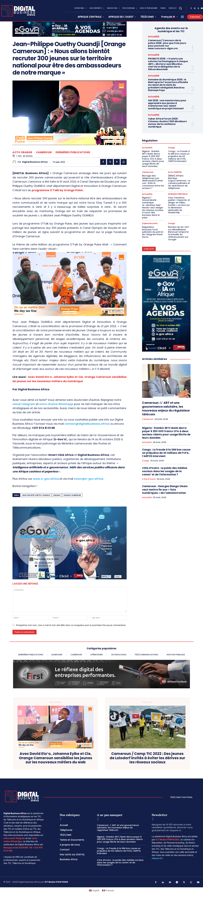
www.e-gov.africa (46, 479)
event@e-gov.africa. (89, 479)
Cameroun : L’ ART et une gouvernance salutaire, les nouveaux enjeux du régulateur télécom (166, 408)
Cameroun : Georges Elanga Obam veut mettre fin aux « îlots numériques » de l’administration (165, 489)
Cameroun (44, 152)
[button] (180, 8)
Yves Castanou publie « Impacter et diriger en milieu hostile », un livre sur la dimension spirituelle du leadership (179, 205)
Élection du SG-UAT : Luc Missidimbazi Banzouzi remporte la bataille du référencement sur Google (179, 233)
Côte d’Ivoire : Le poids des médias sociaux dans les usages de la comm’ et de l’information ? (164, 471)
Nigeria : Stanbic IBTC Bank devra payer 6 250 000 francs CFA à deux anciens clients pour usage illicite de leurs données (153, 159)
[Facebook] (191, 8)
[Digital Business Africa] (15, 162)
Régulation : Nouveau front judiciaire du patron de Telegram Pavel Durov (152, 232)
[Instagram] (194, 8)
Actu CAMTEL (175, 172)
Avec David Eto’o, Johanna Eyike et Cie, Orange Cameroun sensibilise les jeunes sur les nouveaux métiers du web (55, 758)
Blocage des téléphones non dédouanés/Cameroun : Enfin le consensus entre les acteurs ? (153, 182)
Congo (171, 148)
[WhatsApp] (124, 162)
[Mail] (170, 882)
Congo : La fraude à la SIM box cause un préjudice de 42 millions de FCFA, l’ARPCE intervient (179, 156)
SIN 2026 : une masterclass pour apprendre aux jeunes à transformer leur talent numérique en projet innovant (167, 104)
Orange (56, 495)
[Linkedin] (163, 882)
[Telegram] (177, 882)
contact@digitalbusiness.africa (87, 424)
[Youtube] (198, 882)
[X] (198, 8)
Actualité (153, 36)
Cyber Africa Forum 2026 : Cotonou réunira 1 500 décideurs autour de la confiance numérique (167, 122)
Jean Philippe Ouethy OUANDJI (36, 495)
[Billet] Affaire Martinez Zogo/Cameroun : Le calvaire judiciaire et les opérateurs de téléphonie (179, 182)
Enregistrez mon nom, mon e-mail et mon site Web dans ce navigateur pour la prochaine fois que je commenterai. (71, 625)
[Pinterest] (117, 162)
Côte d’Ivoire (148, 479)
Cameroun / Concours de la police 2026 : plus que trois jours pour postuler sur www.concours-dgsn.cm (167, 44)
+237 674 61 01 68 (43, 428)
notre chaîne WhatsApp (56, 404)
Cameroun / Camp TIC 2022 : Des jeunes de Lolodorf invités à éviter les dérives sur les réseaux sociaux (147, 758)
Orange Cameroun (72, 495)
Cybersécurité (150, 223)
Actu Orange (22, 152)
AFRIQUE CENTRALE (178, 194)
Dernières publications (73, 152)
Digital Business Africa (35, 162)
